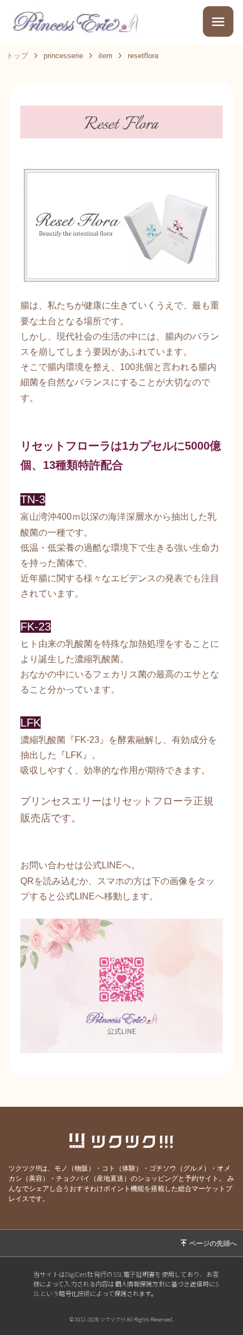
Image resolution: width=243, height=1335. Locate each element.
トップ (17, 55)
